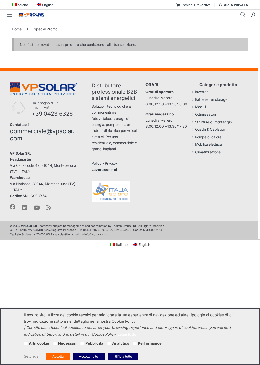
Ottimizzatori (205, 114)
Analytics (120, 343)
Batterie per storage (211, 99)
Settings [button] (31, 356)
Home (16, 29)
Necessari (67, 343)
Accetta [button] (58, 356)
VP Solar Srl (29, 226)
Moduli (200, 107)
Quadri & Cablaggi (210, 129)
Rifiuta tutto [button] (123, 356)
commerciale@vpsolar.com (42, 134)
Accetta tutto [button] (88, 356)
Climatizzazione (208, 152)
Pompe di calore (208, 137)
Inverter (201, 92)
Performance (149, 343)
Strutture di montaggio (213, 122)
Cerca (243, 15)
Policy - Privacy (104, 163)
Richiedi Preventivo (196, 5)
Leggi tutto (127, 334)
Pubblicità (94, 343)
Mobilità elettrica (208, 144)
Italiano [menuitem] (122, 244)
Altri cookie (39, 343)
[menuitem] (20, 4)
